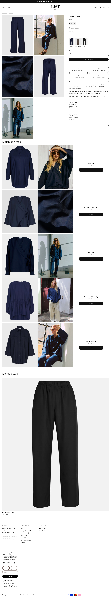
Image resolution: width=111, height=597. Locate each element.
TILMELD (10, 576)
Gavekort (23, 537)
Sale (95, 7)
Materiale (71, 131)
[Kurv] (108, 7)
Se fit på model (74, 31)
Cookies (23, 542)
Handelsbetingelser (26, 540)
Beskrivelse (72, 125)
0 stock (11, 12)
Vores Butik (42, 531)
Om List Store (42, 528)
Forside (4, 12)
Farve (70, 37)
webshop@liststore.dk (8, 540)
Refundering (24, 535)
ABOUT (10, 7)
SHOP (3, 7)
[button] (100, 7)
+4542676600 (6, 538)
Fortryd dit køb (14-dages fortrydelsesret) (28, 531)
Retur (22, 528)
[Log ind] (104, 7)
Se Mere (91, 169)
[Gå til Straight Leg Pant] (55, 444)
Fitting (70, 82)
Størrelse (71, 50)
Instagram (5, 595)
